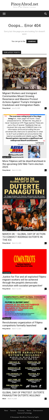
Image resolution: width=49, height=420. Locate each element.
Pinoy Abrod (6, 108)
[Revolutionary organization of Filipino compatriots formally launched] (24, 307)
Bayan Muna (6, 157)
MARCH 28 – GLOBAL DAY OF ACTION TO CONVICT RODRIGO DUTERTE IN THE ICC (23, 237)
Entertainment (38, 410)
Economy (21, 410)
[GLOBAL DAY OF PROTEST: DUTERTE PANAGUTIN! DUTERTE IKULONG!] (24, 362)
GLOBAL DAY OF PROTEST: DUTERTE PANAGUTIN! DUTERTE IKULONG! (23, 394)
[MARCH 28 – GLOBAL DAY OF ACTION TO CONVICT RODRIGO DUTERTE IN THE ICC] (24, 203)
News (6, 410)
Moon (4, 398)
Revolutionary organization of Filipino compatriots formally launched (22, 324)
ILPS (4, 89)
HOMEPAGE (32, 41)
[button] (4, 14)
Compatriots (6, 273)
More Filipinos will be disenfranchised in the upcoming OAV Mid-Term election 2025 (24, 164)
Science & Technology (24, 413)
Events (5, 230)
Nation (29, 410)
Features (13, 410)
